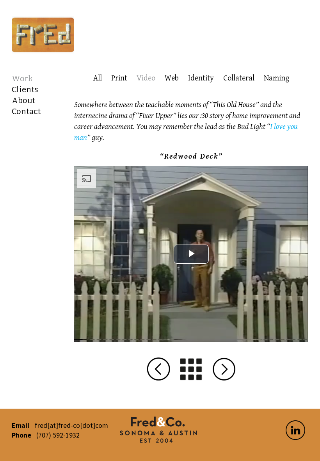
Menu (191, 369)
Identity (201, 78)
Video (146, 78)
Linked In (295, 430)
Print (119, 78)
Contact (26, 111)
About (23, 100)
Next (224, 369)
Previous (158, 369)
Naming (277, 78)
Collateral (238, 78)
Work (22, 78)
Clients (25, 89)
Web (172, 78)
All (97, 78)
